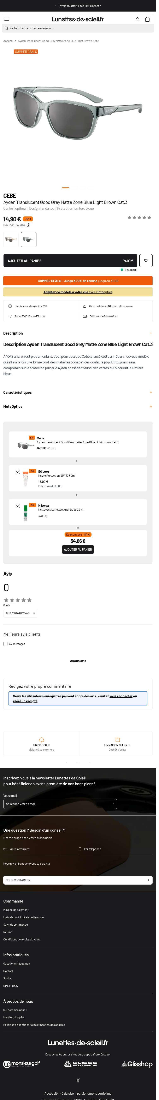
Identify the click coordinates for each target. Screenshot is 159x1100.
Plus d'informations (18, 613)
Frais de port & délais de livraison (23, 917)
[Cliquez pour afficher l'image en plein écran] (78, 113)
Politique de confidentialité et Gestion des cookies (34, 1024)
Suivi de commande (15, 924)
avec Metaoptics (77, 292)
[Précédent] (55, 6)
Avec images (17, 643)
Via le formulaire (19, 849)
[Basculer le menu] (7, 19)
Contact (8, 971)
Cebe (9, 195)
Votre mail (10, 795)
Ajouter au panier (78, 549)
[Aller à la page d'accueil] (78, 19)
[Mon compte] (137, 19)
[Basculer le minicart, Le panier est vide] (147, 19)
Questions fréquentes (16, 963)
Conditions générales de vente (21, 939)
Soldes (7, 978)
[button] (140, 217)
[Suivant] (100, 6)
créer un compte (25, 701)
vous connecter (121, 696)
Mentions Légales (14, 1017)
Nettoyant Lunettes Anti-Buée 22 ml (61, 509)
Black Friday (10, 985)
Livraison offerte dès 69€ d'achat (78, 5)
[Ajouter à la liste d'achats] (146, 260)
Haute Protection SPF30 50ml (56, 475)
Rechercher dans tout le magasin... (31, 28)
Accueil (8, 40)
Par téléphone (92, 849)
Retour (7, 932)
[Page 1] (71, 762)
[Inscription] (113, 804)
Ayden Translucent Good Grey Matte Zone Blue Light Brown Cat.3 (77, 442)
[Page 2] (84, 762)
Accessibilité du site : (78, 1093)
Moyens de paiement (15, 909)
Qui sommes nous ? (15, 1010)
